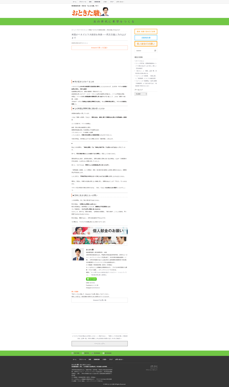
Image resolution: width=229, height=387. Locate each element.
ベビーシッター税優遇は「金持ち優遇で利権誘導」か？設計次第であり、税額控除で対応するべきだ (146, 83)
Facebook (97, 353)
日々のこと (85, 43)
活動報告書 (97, 1)
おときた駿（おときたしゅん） (82, 364)
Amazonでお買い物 (99, 300)
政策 (90, 1)
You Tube (76, 353)
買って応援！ (75, 291)
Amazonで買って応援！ (99, 48)
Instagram (108, 353)
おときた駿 (95, 285)
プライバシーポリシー (151, 370)
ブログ (111, 1)
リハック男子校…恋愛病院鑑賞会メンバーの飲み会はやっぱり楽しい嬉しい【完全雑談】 (146, 66)
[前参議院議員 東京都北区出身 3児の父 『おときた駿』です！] (90, 15)
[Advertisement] (100, 64)
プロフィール (82, 1)
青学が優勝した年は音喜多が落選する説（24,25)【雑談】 (104, 338)
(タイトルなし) (139, 61)
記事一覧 (84, 338)
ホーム (74, 1)
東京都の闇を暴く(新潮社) (99, 275)
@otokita (92, 282)
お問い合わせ (153, 366)
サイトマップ (153, 368)
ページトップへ (99, 343)
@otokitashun (96, 287)
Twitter (86, 353)
